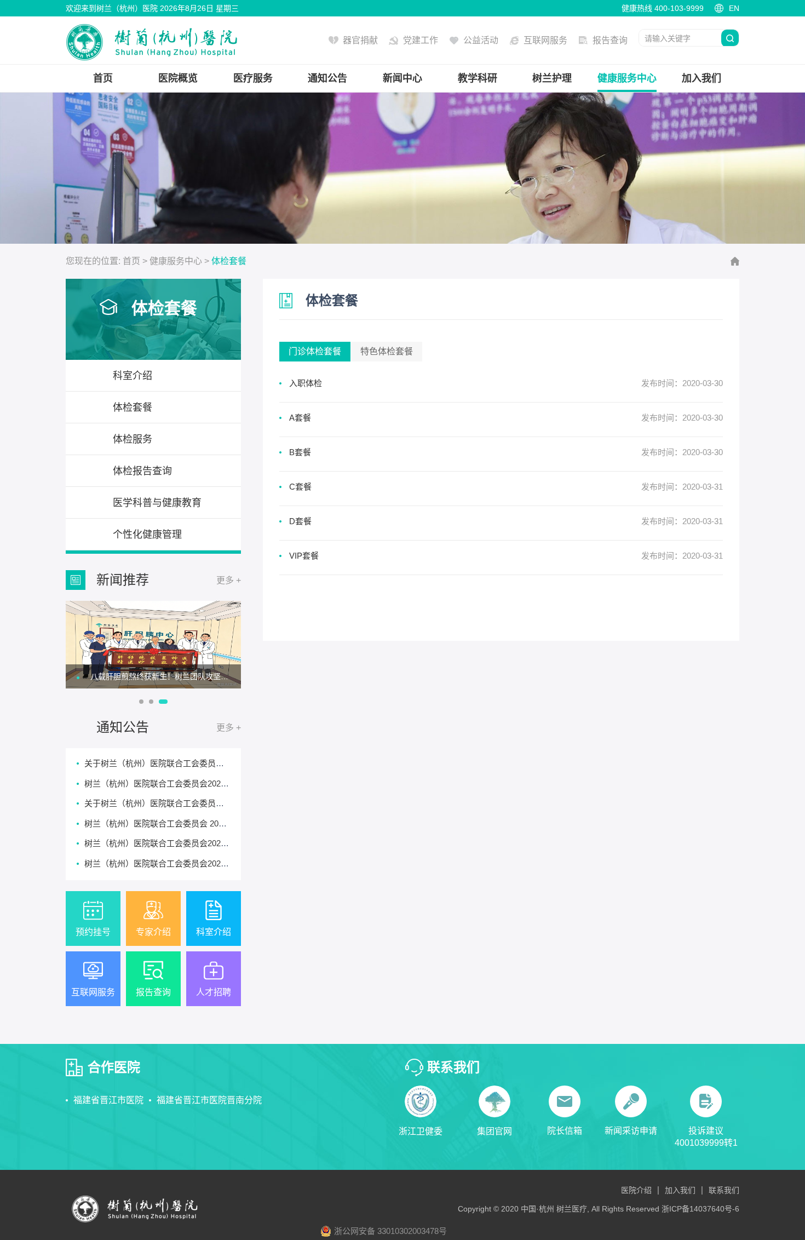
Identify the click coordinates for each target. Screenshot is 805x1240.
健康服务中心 (627, 78)
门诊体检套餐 (315, 351)
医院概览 (178, 78)
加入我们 (701, 78)
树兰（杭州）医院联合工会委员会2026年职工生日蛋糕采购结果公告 (208, 843)
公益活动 (480, 40)
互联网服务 (545, 40)
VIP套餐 (304, 555)
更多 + (228, 580)
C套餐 (300, 486)
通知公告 (327, 78)
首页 (103, 78)
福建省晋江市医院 (108, 1100)
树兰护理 (552, 78)
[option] (153, 644)
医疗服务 (253, 78)
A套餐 (300, 417)
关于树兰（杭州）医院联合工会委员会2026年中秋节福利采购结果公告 (212, 763)
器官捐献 (360, 40)
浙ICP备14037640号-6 (700, 1208)
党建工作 (420, 40)
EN (734, 8)
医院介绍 (636, 1190)
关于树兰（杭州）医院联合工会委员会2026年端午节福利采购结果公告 (212, 803)
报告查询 (610, 40)
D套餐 (300, 521)
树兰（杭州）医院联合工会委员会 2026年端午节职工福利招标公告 (205, 823)
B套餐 (300, 452)
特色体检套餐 (386, 351)
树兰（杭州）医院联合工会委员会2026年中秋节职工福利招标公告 (204, 783)
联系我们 (724, 1190)
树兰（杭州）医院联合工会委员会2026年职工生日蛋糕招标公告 (199, 863)
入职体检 (305, 383)
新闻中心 (402, 78)
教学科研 (477, 78)
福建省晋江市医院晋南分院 (209, 1100)
